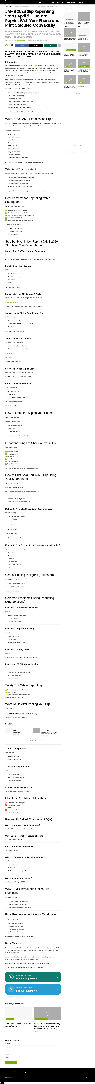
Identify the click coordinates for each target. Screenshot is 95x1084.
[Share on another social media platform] (59, 45)
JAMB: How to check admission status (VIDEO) (21, 731)
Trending (45, 40)
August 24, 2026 (16, 734)
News (80, 19)
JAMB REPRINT (19, 996)
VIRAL (66, 82)
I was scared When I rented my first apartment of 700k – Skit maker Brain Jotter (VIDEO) (49, 732)
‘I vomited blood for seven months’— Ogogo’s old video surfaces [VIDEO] (83, 54)
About (6, 1072)
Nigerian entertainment (69, 50)
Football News (69, 19)
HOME (39, 2)
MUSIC (52, 2)
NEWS (45, 2)
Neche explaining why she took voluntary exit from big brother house (70, 40)
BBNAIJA (67, 35)
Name (7, 1054)
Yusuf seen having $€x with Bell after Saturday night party (69, 70)
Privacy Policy (17, 1072)
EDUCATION (60, 2)
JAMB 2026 (11, 6)
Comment (8, 1043)
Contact (11, 1072)
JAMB (35, 66)
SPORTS (81, 2)
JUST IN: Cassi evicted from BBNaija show (84, 85)
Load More (33, 740)
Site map (24, 1072)
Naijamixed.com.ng (21, 40)
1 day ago (36, 1031)
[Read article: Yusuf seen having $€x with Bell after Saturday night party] (70, 63)
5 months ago (31, 40)
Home (6, 6)
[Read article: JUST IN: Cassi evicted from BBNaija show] (84, 79)
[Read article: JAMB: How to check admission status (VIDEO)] (8, 730)
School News (39, 40)
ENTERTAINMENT (71, 2)
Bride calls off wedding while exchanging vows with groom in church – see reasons (70, 86)
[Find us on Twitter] (86, 1078)
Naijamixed (10, 1077)
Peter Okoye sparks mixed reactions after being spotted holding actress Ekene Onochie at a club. (70, 54)
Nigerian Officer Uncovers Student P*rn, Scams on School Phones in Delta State (83, 24)
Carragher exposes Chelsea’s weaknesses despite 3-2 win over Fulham (69, 24)
